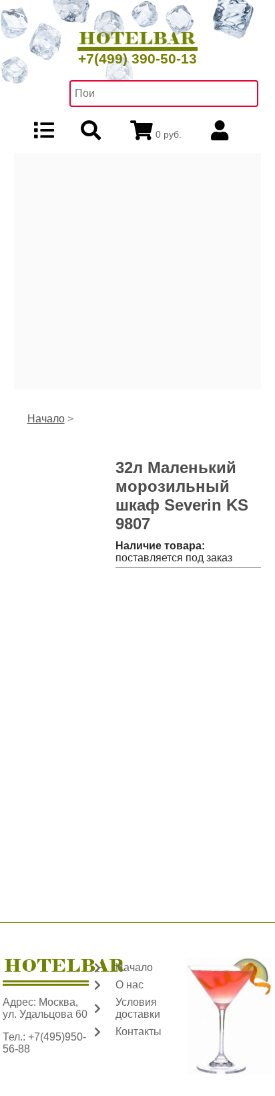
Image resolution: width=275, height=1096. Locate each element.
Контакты (138, 1031)
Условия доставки (137, 1008)
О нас (129, 984)
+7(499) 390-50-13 (137, 58)
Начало (46, 418)
